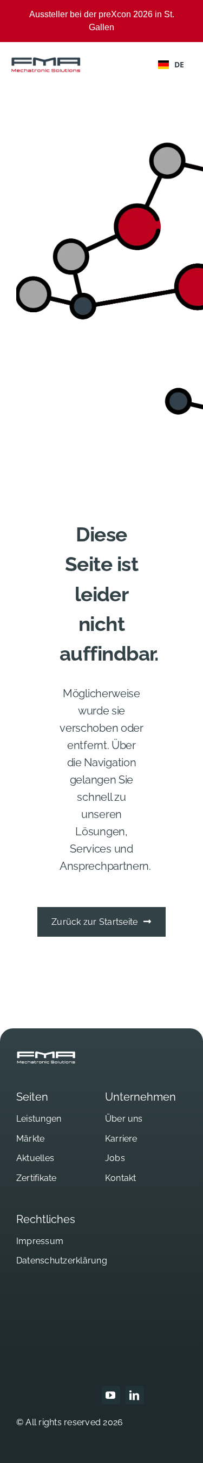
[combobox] (171, 64)
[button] (19, 1443)
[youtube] (111, 1395)
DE (179, 64)
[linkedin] (135, 1395)
